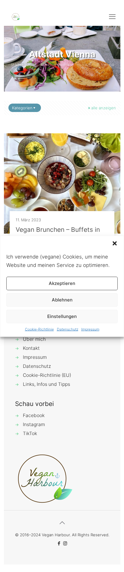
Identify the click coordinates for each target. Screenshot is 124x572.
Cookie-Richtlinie (39, 329)
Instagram (34, 424)
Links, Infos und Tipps (46, 384)
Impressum (90, 329)
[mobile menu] (112, 16)
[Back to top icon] (62, 522)
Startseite (20, 64)
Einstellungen (62, 316)
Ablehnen (62, 300)
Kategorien (22, 107)
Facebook (34, 415)
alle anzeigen (103, 107)
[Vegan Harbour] (15, 16)
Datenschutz (67, 329)
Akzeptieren (62, 283)
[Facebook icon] (59, 543)
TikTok (30, 433)
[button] (115, 243)
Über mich (34, 339)
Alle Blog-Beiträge (57, 64)
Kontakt (31, 348)
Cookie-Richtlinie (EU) (47, 375)
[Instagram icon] (65, 543)
